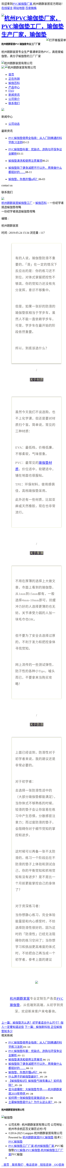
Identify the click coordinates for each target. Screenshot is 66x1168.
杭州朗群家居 (20, 998)
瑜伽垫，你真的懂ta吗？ (23, 179)
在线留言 (7, 8)
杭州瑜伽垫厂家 (44, 1145)
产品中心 (14, 87)
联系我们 (14, 103)
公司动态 (14, 123)
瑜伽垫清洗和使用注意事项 (25, 160)
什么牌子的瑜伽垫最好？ (24, 1076)
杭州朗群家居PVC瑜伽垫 (38, 1137)
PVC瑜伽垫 (15, 1141)
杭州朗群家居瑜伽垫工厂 (16, 202)
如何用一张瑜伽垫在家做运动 (27, 1097)
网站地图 (19, 8)
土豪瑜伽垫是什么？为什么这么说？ (31, 1102)
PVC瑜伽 (19, 1150)
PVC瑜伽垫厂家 (22, 3)
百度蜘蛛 (31, 8)
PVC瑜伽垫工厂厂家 (21, 1145)
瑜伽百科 (14, 83)
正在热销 (14, 78)
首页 (11, 74)
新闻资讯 (14, 94)
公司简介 (14, 99)
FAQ (11, 90)
